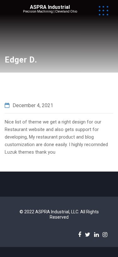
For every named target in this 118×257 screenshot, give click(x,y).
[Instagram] (105, 234)
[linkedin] (96, 234)
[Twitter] (87, 234)
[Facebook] (79, 234)
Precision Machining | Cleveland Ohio (50, 11)
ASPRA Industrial (50, 7)
